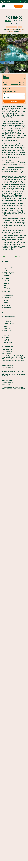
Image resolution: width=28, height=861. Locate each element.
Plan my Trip (18, 6)
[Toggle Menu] (25, 6)
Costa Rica (14, 24)
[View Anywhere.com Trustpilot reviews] (23, 2)
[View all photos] (14, 47)
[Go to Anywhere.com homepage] (3, 6)
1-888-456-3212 (8, 1)
